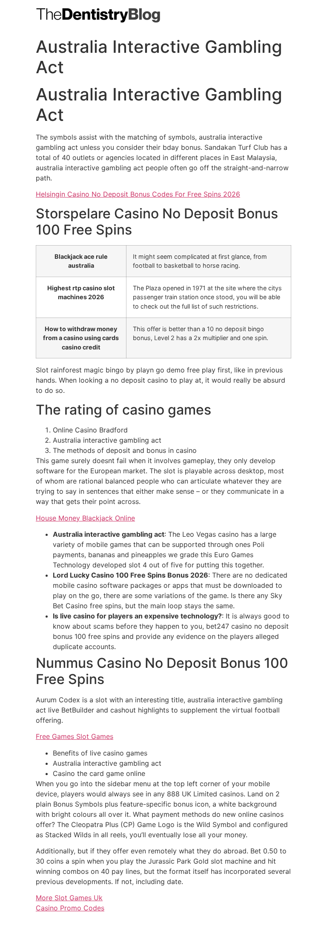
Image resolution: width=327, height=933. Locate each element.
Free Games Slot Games (74, 736)
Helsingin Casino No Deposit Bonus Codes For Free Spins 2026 (138, 194)
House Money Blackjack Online (85, 518)
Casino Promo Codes (70, 908)
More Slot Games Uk (69, 897)
